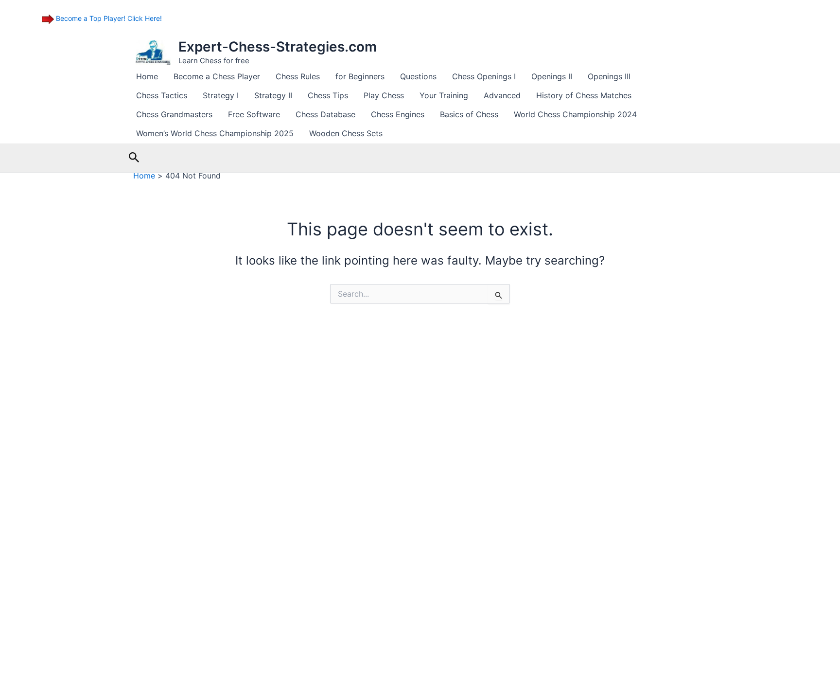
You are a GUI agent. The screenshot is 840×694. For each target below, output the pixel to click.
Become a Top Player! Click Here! (108, 18)
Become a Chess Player (217, 76)
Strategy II (273, 95)
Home (147, 76)
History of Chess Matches (583, 95)
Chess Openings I (484, 76)
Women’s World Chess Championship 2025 (215, 133)
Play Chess (384, 95)
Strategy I (221, 95)
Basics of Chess (469, 114)
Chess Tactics (161, 95)
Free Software (254, 114)
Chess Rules (298, 76)
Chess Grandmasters (174, 114)
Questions (418, 76)
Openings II (551, 76)
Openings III (609, 76)
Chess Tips (328, 95)
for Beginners (360, 76)
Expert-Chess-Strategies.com (277, 46)
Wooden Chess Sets (346, 133)
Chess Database (325, 114)
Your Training (444, 95)
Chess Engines (397, 114)
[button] (134, 158)
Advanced (502, 95)
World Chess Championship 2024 (575, 114)
